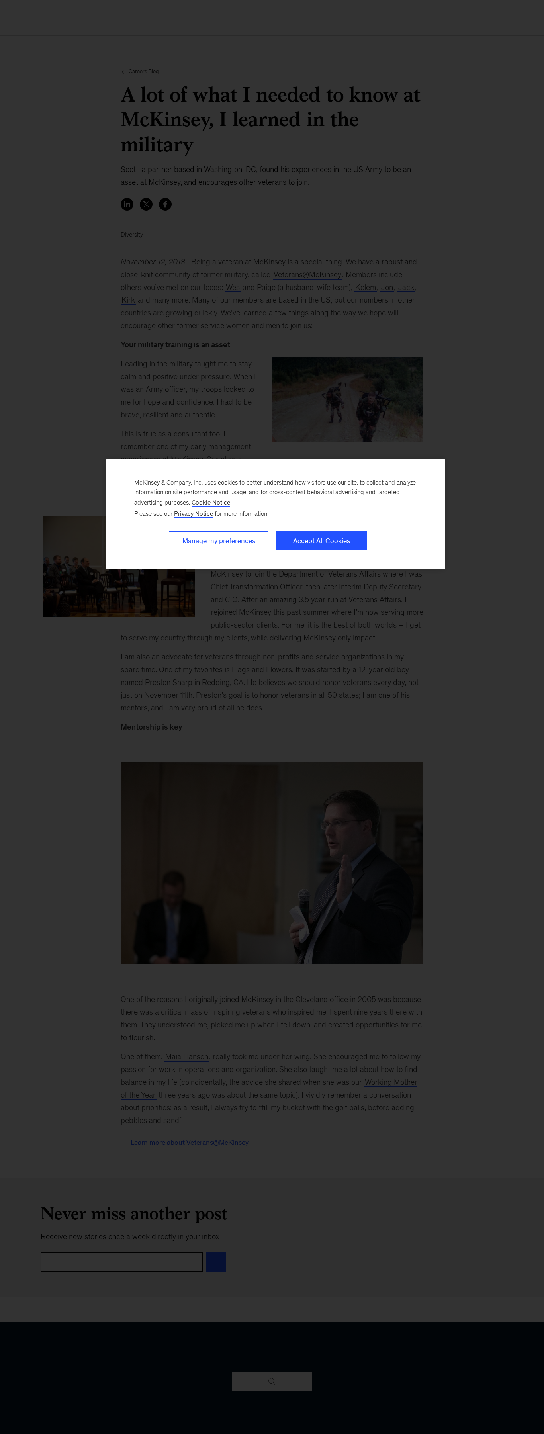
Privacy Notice (193, 513)
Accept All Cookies (321, 541)
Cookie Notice (211, 502)
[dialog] (275, 514)
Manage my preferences (218, 541)
